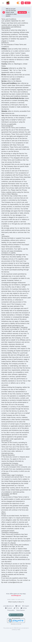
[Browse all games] (22, 2)
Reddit (19, 606)
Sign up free (22, 12)
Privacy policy (10, 610)
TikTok (17, 608)
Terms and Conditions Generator (17, 96)
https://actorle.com (7, 113)
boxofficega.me (16, 595)
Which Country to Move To (16, 602)
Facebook (9, 608)
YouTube (24, 608)
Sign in (28, 3)
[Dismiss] (29, 12)
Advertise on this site (16, 624)
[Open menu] (3, 3)
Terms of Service (20, 610)
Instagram (26, 606)
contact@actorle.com (8, 606)
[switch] (18, 3)
